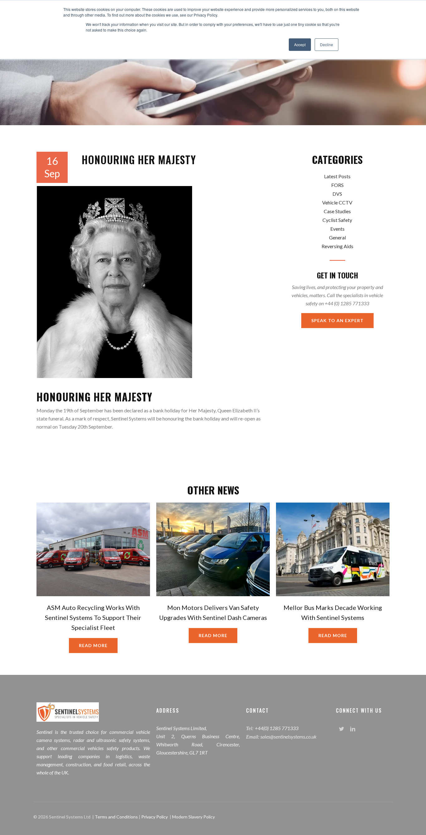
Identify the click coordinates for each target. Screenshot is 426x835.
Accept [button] (300, 44)
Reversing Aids (337, 246)
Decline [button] (326, 44)
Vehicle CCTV (337, 202)
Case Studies (337, 211)
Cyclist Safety (337, 220)
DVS (337, 194)
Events (337, 229)
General (337, 237)
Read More (93, 645)
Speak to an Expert (337, 320)
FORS (337, 185)
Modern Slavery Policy (193, 816)
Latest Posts (337, 176)
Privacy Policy (154, 816)
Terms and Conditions (117, 816)
